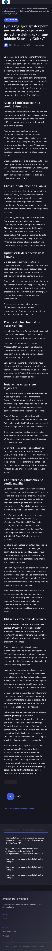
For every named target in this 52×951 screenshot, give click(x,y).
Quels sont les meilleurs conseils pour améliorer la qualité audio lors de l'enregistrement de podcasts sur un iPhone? (24, 851)
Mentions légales (9, 932)
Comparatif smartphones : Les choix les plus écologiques (24, 860)
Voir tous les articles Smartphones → (20, 809)
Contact (5, 936)
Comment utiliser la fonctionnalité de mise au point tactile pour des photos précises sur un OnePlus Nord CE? (24, 840)
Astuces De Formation (15, 898)
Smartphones (15, 8)
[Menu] (47, 2)
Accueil (5, 8)
